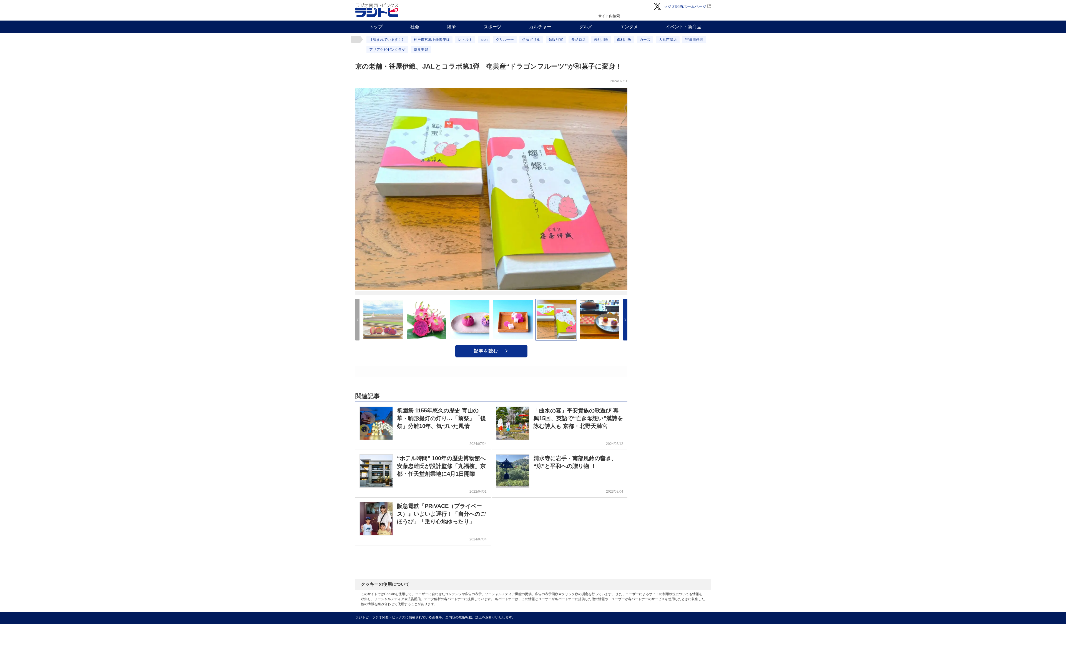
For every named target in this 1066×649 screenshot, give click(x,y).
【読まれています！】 (387, 39)
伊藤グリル (531, 39)
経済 (451, 26)
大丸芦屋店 (668, 39)
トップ (376, 26)
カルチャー (540, 26)
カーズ (645, 39)
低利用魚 (624, 39)
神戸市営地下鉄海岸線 (432, 39)
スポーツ (492, 26)
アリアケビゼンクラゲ (387, 49)
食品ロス (578, 39)
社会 (414, 26)
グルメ (585, 26)
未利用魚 (601, 39)
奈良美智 (421, 49)
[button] (625, 319)
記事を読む (486, 351)
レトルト (465, 39)
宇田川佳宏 (694, 39)
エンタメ (629, 26)
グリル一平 (505, 39)
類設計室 (556, 39)
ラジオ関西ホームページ (685, 6)
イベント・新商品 (683, 26)
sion (484, 39)
